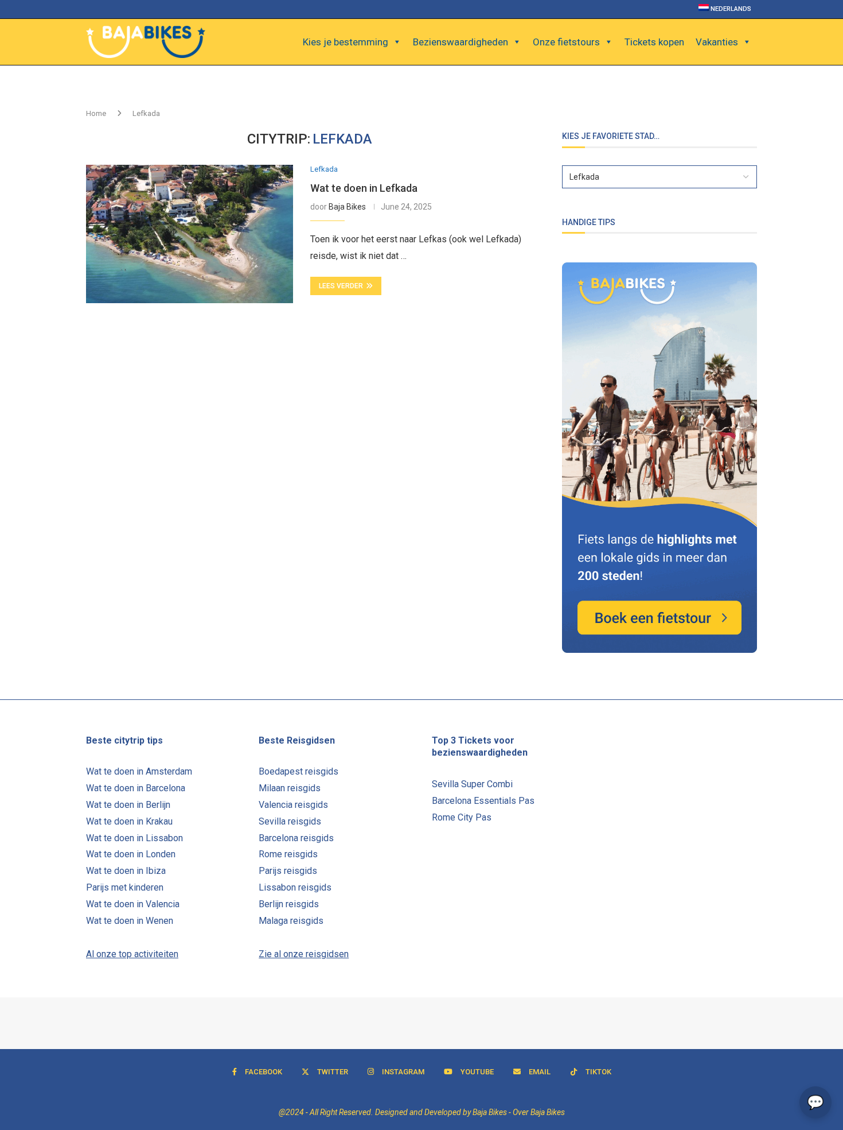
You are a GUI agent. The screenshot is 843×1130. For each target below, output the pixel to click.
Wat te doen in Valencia (132, 904)
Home (96, 113)
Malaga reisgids (291, 920)
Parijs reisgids (288, 870)
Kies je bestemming (345, 42)
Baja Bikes (347, 206)
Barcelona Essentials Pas (483, 800)
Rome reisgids (288, 854)
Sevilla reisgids (290, 821)
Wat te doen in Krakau (129, 821)
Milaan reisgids (290, 788)
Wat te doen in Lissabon (134, 838)
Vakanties (717, 42)
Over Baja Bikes (539, 1112)
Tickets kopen (654, 42)
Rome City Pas (461, 817)
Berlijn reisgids (289, 904)
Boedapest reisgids (298, 771)
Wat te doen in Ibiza (126, 870)
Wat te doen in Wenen (129, 920)
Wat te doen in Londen (130, 854)
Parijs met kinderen (124, 887)
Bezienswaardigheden (460, 42)
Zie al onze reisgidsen (304, 954)
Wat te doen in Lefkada (363, 188)
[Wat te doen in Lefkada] (189, 234)
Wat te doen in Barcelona (135, 788)
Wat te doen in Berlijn (128, 804)
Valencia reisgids (293, 804)
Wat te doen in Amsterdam (139, 771)
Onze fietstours (566, 42)
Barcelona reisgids (296, 838)
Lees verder (341, 286)
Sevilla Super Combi (472, 784)
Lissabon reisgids (295, 887)
